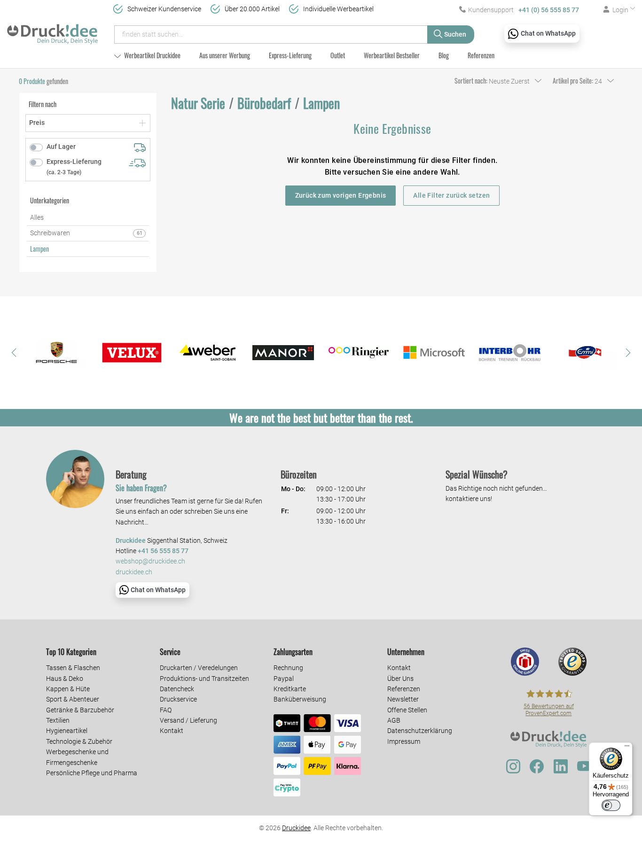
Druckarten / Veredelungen (199, 667)
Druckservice (178, 699)
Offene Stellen (407, 710)
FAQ (166, 710)
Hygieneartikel (66, 730)
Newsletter (403, 699)
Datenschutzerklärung (419, 730)
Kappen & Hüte (68, 689)
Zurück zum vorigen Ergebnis (340, 195)
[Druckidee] (52, 30)
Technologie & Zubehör (79, 741)
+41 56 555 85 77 (163, 551)
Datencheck (177, 689)
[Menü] (627, 748)
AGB (393, 720)
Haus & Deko (64, 678)
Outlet (337, 55)
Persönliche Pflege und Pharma (91, 773)
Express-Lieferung (290, 55)
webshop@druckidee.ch (150, 561)
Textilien (58, 720)
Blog (443, 55)
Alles (37, 217)
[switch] (611, 805)
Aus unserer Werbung (224, 55)
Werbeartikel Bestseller (392, 55)
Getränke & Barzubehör (80, 710)
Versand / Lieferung (188, 720)
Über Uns (400, 678)
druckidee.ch (134, 572)
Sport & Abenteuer (72, 699)
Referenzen (481, 55)
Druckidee (296, 828)
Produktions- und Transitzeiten (204, 678)
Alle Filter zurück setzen (451, 195)
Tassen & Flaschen (73, 667)
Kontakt (171, 730)
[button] (14, 352)
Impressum (403, 741)
